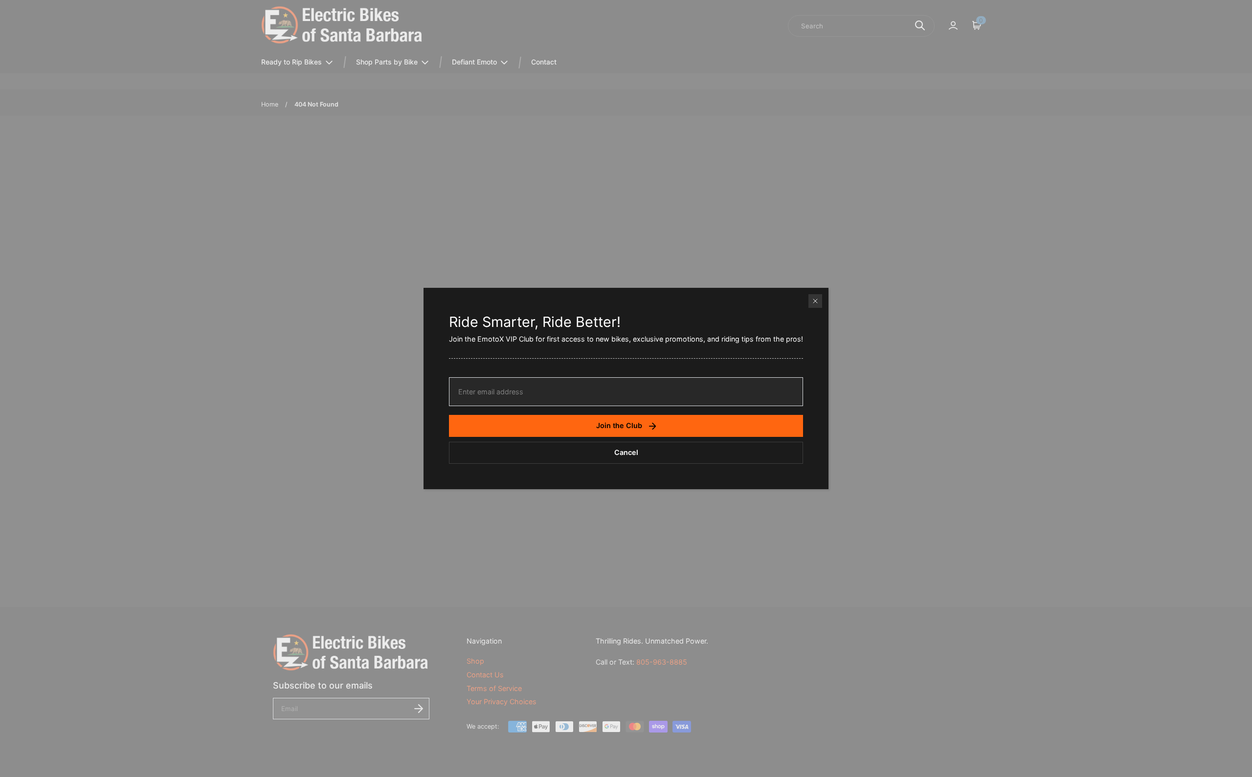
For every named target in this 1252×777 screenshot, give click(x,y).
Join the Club (619, 425)
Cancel (626, 452)
